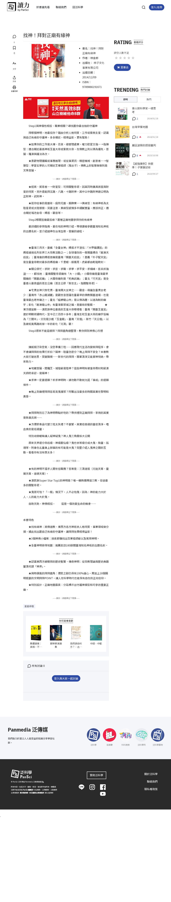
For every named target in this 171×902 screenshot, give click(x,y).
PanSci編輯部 (28, 789)
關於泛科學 (151, 774)
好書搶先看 (43, 7)
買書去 (125, 67)
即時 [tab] (125, 99)
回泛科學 (77, 7)
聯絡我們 (61, 7)
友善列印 (14, 91)
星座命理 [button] (29, 606)
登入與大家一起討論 (66, 678)
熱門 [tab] (149, 99)
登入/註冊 (156, 7)
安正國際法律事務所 (36, 792)
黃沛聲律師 (24, 792)
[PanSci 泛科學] (18, 6)
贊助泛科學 (96, 775)
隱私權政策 (151, 789)
